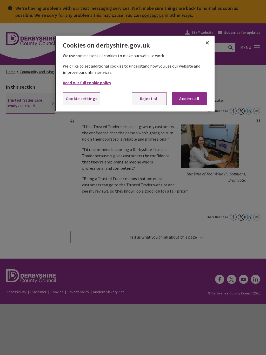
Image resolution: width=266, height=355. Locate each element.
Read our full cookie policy (87, 82)
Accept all (189, 98)
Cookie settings (81, 98)
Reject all (149, 98)
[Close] (207, 43)
